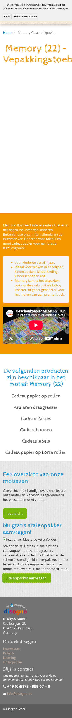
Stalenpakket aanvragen (27, 578)
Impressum (11, 648)
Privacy (8, 653)
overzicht (15, 513)
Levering (9, 657)
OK (8, 16)
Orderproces (12, 662)
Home (7, 32)
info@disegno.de (19, 693)
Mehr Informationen (25, 16)
